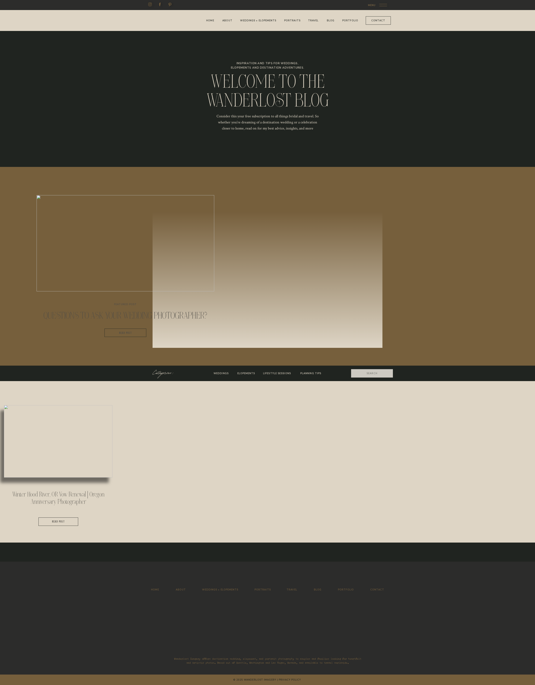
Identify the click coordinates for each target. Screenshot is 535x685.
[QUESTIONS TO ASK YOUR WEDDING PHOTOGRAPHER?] (125, 243)
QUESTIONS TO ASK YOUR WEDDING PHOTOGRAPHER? (125, 315)
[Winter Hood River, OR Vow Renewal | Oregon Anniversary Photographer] (58, 441)
